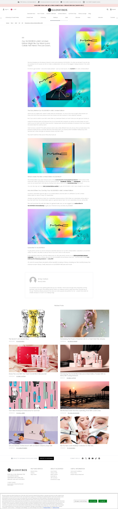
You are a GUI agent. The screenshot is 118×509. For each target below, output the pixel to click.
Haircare (100, 17)
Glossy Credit (54, 473)
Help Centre (34, 474)
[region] (59, 501)
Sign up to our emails (46, 458)
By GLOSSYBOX (20, 341)
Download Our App (55, 479)
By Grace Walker (72, 341)
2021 (16, 23)
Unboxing (43, 17)
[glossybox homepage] (59, 10)
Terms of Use (56, 507)
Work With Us (54, 476)
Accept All (102, 501)
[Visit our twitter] (86, 458)
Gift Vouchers (54, 478)
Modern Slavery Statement (77, 474)
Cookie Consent (11, 482)
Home (7, 23)
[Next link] (117, 18)
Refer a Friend (54, 474)
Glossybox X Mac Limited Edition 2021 (34, 23)
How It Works (54, 471)
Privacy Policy (74, 473)
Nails (66, 17)
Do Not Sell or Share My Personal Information (15, 484)
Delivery (32, 473)
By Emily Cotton (21, 376)
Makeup (55, 17)
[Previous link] (1, 18)
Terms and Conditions (76, 471)
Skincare (77, 17)
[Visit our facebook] (82, 458)
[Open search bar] (107, 9)
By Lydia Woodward (73, 413)
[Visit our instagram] (89, 458)
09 (19, 23)
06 (22, 23)
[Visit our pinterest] (99, 458)
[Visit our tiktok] (96, 458)
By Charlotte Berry (22, 448)
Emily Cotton (43, 279)
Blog (12, 23)
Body (89, 17)
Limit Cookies (93, 501)
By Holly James (21, 413)
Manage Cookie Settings (81, 501)
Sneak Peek (30, 17)
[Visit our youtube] (92, 458)
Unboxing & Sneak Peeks (12, 17)
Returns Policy (34, 471)
